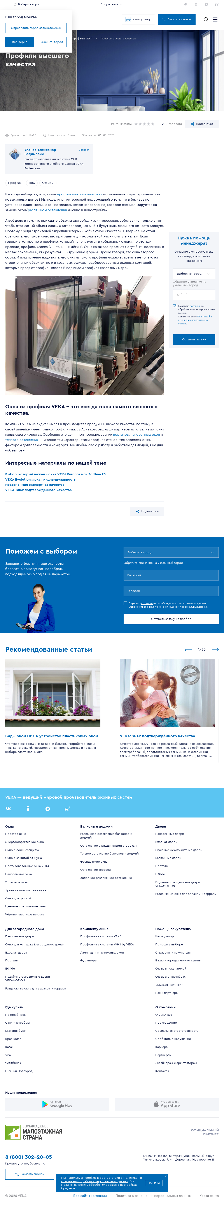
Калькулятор (142, 19)
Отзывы (48, 182)
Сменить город (52, 42)
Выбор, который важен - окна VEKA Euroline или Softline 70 (55, 474)
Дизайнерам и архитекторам (176, 1063)
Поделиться (204, 124)
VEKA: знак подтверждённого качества (38, 490)
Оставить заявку (194, 339)
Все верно (20, 42)
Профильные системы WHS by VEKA (107, 944)
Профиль (14, 182)
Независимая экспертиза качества (35, 485)
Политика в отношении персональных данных (153, 1196)
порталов (121, 434)
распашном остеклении (47, 210)
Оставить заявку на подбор (171, 619)
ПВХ (32, 182)
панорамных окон (145, 434)
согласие (195, 306)
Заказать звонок (179, 19)
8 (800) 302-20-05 (28, 1157)
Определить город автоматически (36, 28)
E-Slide (160, 874)
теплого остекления (21, 440)
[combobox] (177, 274)
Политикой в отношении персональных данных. (195, 320)
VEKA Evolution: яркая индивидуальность (40, 479)
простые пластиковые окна (79, 194)
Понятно (154, 1183)
